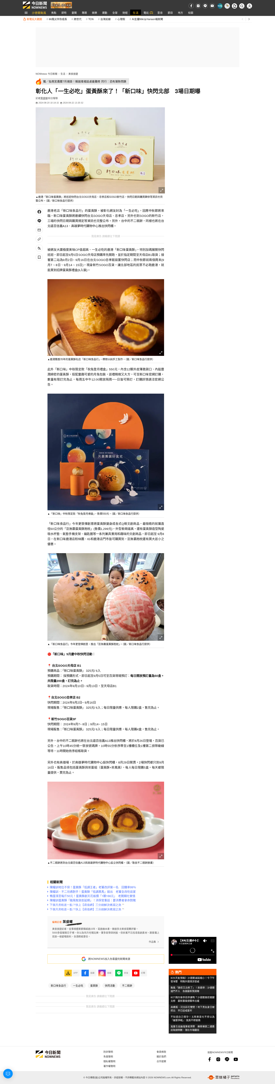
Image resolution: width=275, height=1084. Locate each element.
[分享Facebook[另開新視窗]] (39, 211)
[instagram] (198, 5)
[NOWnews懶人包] (227, 6)
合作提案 (161, 1061)
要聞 (74, 12)
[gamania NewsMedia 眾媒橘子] (223, 1077)
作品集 (152, 941)
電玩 (146, 12)
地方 (180, 12)
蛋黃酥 (94, 985)
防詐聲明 (108, 1051)
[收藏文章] (39, 257)
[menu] (26, 13)
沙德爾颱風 (39, 13)
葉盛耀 (44, 98)
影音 (160, 12)
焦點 (53, 12)
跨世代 (77, 19)
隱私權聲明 (109, 1061)
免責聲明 (108, 1056)
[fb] (191, 5)
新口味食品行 (58, 985)
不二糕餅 (127, 985)
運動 (104, 12)
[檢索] (241, 6)
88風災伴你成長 (58, 19)
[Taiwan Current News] (219, 6)
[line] (205, 5)
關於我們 (161, 1056)
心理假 (121, 19)
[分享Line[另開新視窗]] (39, 221)
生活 (135, 13)
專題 (84, 12)
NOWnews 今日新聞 (46, 73)
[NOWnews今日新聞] (35, 5)
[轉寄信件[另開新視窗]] (39, 230)
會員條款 (161, 1051)
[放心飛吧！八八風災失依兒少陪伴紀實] (61, 5)
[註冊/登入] (249, 6)
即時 (64, 12)
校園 (190, 12)
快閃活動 (110, 985)
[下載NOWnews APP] (234, 6)
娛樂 (94, 12)
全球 (114, 12)
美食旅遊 (73, 73)
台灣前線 (105, 19)
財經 (125, 12)
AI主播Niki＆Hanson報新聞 (147, 19)
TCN (91, 19)
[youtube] (212, 5)
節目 (170, 12)
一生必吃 (78, 985)
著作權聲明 (109, 1066)
